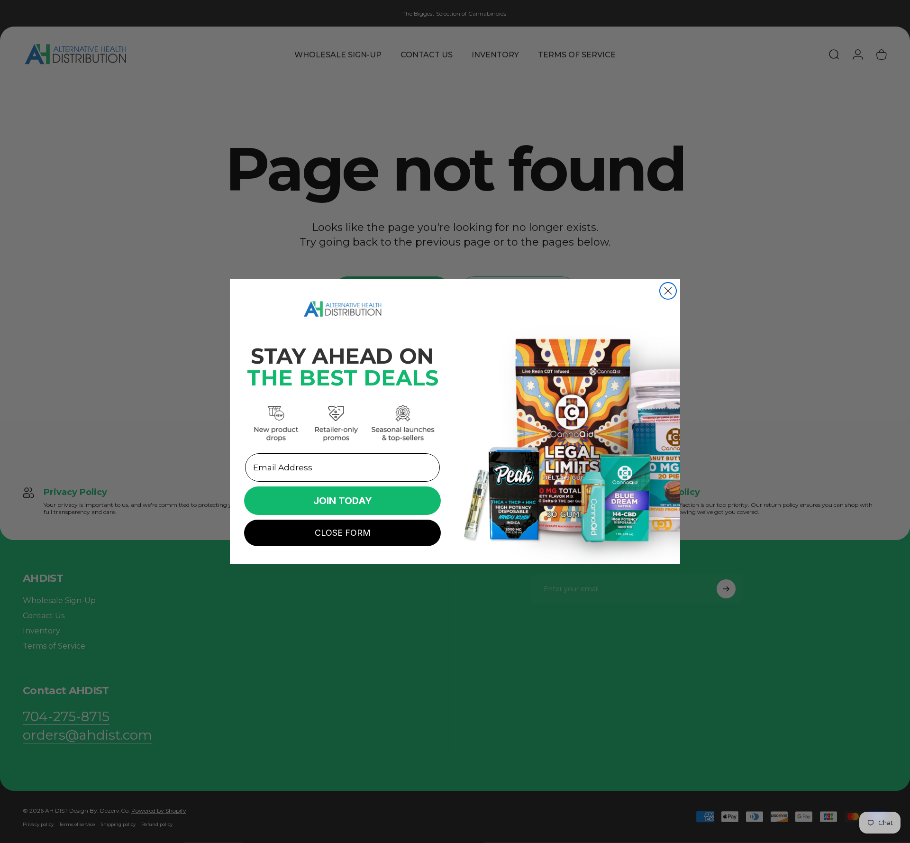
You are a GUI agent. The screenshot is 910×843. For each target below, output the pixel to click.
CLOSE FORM (343, 533)
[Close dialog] (668, 291)
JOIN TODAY (342, 500)
